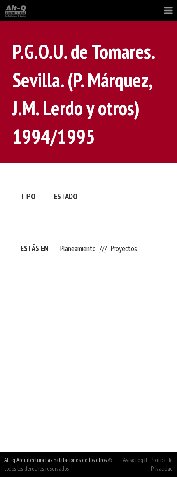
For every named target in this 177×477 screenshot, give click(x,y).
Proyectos (124, 248)
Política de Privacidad (162, 464)
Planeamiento (78, 248)
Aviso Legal (135, 460)
